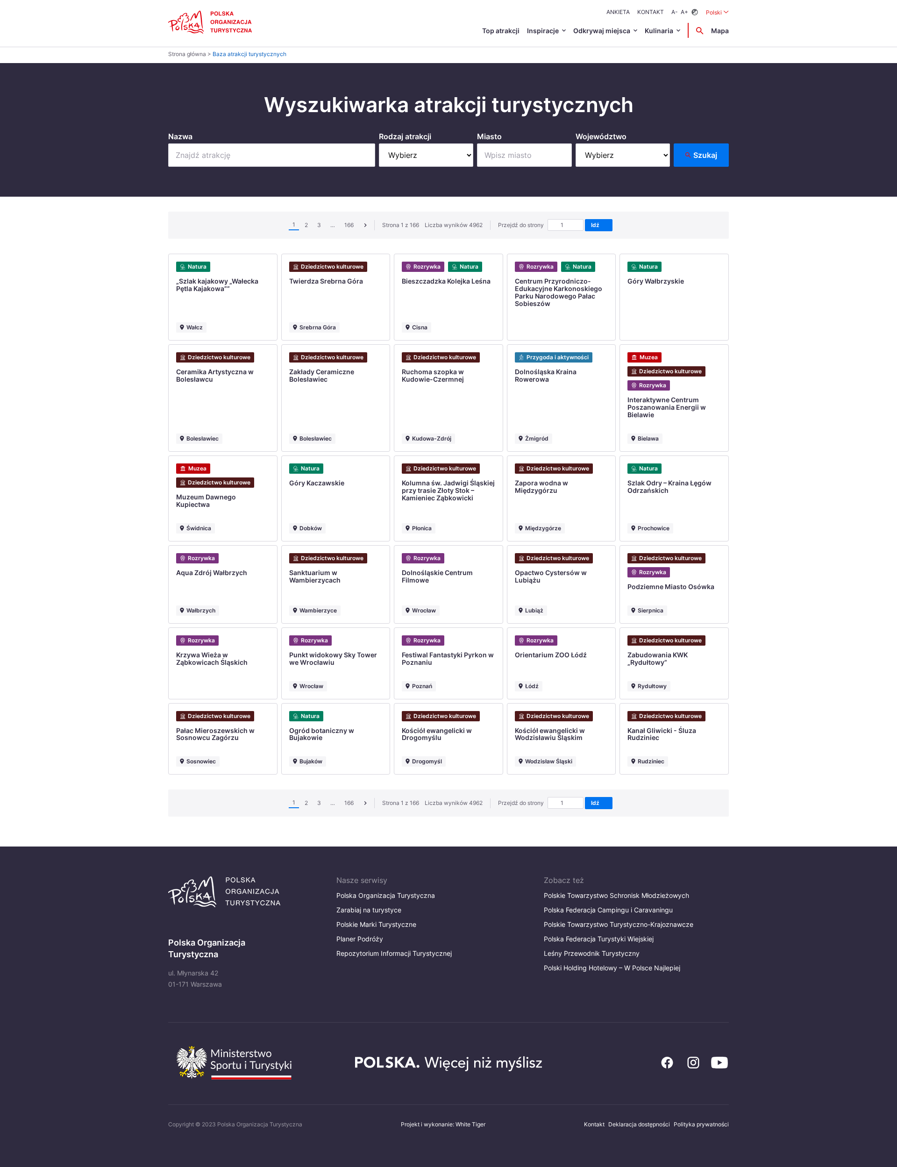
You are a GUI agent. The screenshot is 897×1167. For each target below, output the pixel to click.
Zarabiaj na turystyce (368, 910)
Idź (596, 224)
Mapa (720, 31)
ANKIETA (618, 11)
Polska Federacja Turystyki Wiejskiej (599, 939)
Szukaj (705, 155)
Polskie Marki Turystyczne (376, 924)
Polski (717, 12)
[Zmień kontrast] (694, 12)
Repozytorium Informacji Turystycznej (394, 953)
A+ (684, 11)
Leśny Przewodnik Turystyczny (592, 953)
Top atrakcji (501, 31)
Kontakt (650, 11)
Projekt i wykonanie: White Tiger (443, 1124)
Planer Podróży (359, 939)
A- (674, 11)
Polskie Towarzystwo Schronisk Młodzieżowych (616, 895)
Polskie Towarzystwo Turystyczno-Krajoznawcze (618, 924)
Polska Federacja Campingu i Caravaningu (608, 910)
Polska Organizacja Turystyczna (385, 895)
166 (349, 224)
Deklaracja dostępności (639, 1124)
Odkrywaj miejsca (601, 31)
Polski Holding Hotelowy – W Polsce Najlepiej (612, 968)
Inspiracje (543, 31)
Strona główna (187, 53)
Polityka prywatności (701, 1124)
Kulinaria (659, 31)
